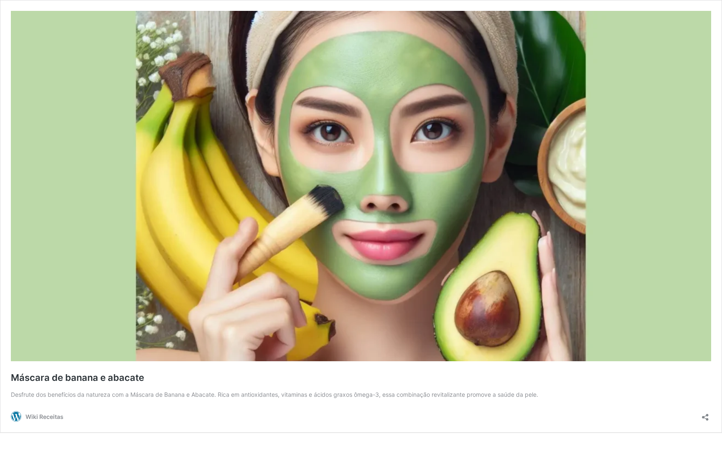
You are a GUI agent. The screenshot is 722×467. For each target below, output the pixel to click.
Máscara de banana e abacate (77, 377)
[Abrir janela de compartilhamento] (705, 414)
